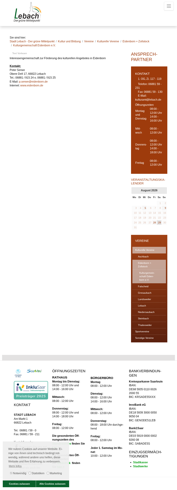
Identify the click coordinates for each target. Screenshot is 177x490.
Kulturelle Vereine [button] (108, 41)
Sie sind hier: (18, 37)
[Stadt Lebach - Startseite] (28, 12)
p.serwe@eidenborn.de (33, 81)
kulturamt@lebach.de (148, 99)
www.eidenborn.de (31, 85)
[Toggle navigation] (169, 6)
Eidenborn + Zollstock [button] (136, 41)
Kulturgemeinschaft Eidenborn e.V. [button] (34, 45)
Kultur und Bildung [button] (69, 41)
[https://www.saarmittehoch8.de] (34, 371)
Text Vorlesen (19, 53)
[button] (149, 250)
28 (154, 222)
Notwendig (19, 473)
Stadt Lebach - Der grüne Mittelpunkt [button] (32, 41)
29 (159, 222)
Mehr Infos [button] (15, 466)
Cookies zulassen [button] (19, 483)
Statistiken (37, 473)
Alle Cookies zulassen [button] (52, 483)
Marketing (55, 473)
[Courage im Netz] (18, 373)
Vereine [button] (89, 41)
